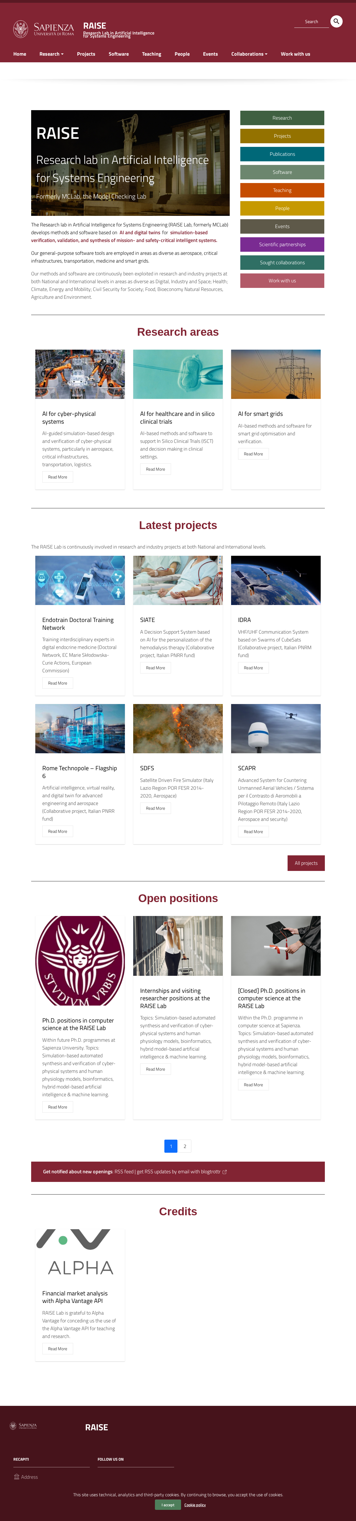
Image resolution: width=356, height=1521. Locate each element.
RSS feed (124, 1171)
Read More (57, 477)
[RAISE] (43, 28)
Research (49, 54)
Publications (282, 154)
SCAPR (247, 768)
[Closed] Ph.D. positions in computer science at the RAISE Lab (271, 998)
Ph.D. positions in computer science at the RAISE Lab (78, 1024)
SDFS (147, 768)
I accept (168, 1505)
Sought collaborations (282, 262)
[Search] (336, 21)
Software (119, 54)
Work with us (295, 54)
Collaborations (247, 54)
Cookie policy (195, 1505)
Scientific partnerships (282, 244)
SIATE (147, 619)
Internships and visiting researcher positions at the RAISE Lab (175, 998)
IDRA (244, 619)
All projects (306, 863)
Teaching (151, 54)
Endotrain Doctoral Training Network (77, 623)
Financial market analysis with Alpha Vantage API (75, 1297)
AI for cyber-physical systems (69, 417)
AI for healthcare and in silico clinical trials (177, 417)
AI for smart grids (260, 413)
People (182, 54)
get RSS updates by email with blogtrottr (179, 1171)
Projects (86, 54)
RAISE (96, 1427)
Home (19, 54)
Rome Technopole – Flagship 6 (79, 772)
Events (210, 54)
